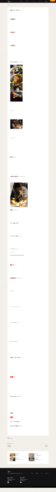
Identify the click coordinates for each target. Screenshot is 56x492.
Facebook (8, 482)
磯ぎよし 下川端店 (10, 477)
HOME (21, 1)
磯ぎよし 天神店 (22, 477)
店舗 (27, 1)
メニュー (33, 1)
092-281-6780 (10, 480)
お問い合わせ (46, 473)
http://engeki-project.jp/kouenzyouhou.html (17, 255)
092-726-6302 (22, 480)
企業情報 (37, 473)
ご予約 (39, 1)
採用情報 (46, 1)
